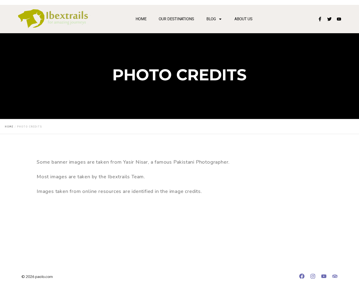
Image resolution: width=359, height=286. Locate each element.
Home (141, 19)
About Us (243, 19)
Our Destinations (176, 19)
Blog (211, 19)
